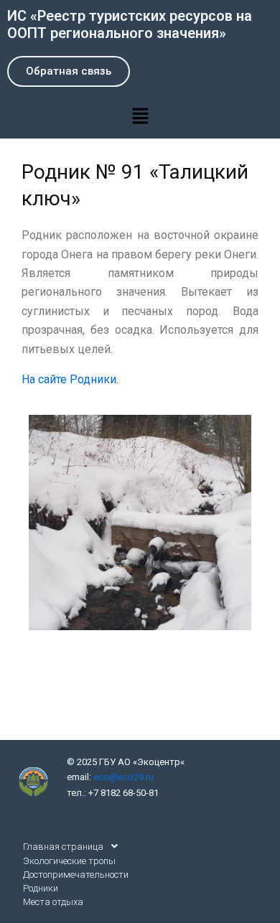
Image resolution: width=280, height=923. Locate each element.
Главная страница (63, 846)
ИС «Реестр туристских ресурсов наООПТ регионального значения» (129, 24)
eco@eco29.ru (123, 777)
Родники (40, 888)
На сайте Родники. (70, 379)
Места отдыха (53, 901)
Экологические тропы (69, 861)
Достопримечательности (76, 874)
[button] (140, 116)
